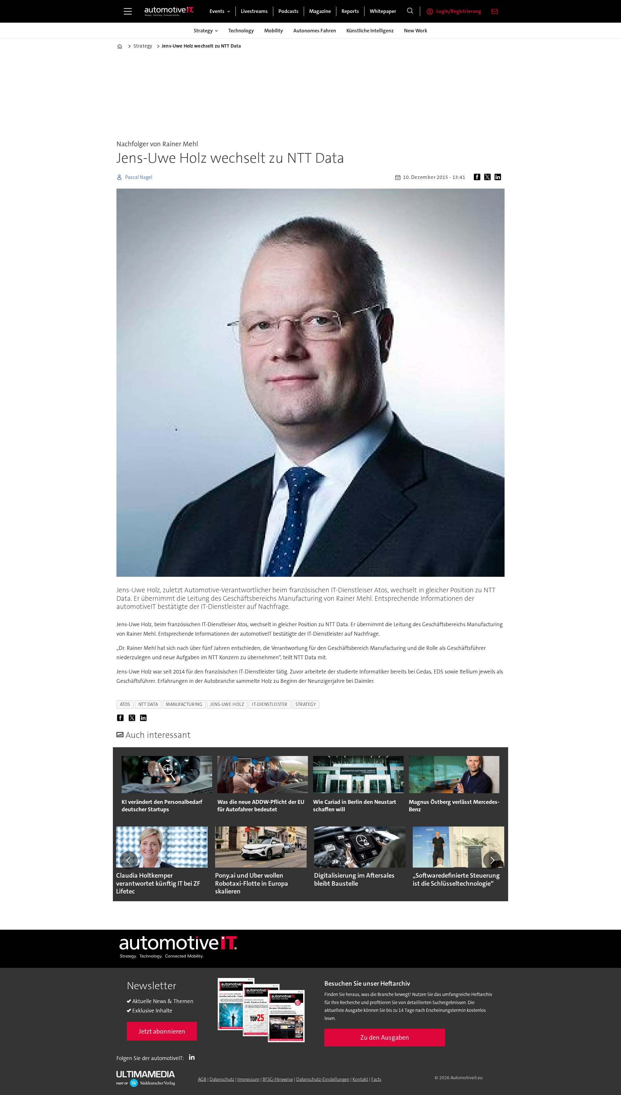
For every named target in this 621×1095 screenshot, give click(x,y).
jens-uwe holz (227, 704)
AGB (202, 1079)
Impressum (248, 1079)
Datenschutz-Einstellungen (322, 1079)
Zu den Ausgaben (384, 1037)
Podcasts (288, 11)
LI (193, 1057)
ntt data (148, 704)
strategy (306, 704)
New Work (415, 30)
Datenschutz (222, 1079)
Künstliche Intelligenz (370, 30)
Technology (241, 30)
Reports (350, 11)
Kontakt (360, 1079)
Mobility (273, 30)
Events (217, 11)
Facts (376, 1079)
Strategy (203, 30)
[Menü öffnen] (128, 11)
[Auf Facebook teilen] (478, 177)
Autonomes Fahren (314, 30)
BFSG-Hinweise (278, 1079)
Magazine (320, 11)
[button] (129, 860)
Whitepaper (383, 11)
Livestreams (254, 11)
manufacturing (184, 704)
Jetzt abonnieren (162, 1031)
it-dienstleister (270, 704)
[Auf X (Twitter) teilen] (489, 177)
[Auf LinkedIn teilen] (499, 177)
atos (125, 704)
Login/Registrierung (458, 11)
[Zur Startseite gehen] (169, 11)
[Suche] (410, 11)
